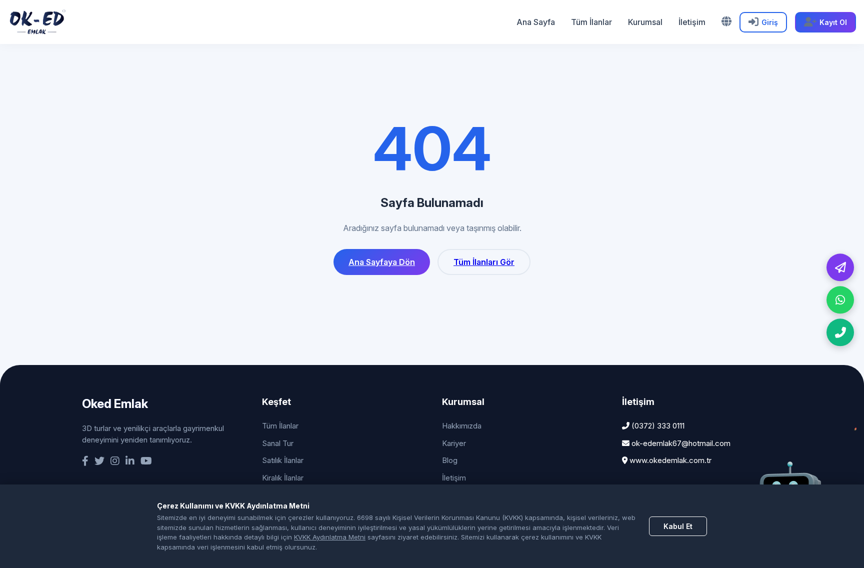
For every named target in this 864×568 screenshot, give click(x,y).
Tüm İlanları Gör (484, 262)
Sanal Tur (278, 443)
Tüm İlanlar (591, 22)
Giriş (770, 22)
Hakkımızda (462, 425)
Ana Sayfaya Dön (381, 262)
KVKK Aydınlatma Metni (330, 537)
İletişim (692, 22)
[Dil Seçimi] (727, 21)
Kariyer (454, 443)
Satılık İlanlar (283, 460)
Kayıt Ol (833, 22)
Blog (450, 460)
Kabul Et (678, 526)
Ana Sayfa (535, 22)
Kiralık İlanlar (283, 477)
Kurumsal (645, 22)
